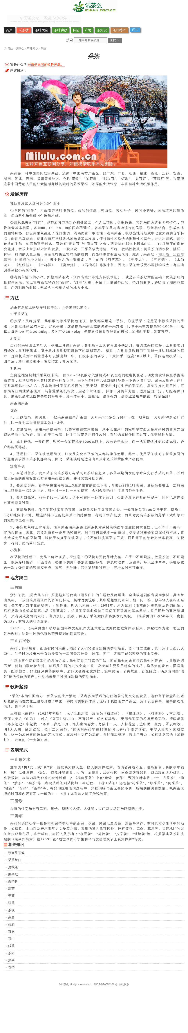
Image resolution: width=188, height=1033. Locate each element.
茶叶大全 (41, 30)
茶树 (11, 931)
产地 (88, 30)
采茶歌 (13, 874)
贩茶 (11, 946)
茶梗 (11, 910)
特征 (76, 30)
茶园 (11, 953)
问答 (135, 29)
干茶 (11, 896)
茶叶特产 (119, 30)
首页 (9, 30)
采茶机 (13, 881)
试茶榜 (24, 30)
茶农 (11, 924)
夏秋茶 (13, 867)
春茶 (11, 967)
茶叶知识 (32, 48)
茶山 (11, 939)
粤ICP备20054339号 (105, 984)
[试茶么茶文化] (94, 11)
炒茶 (11, 960)
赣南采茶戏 (16, 853)
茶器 (11, 917)
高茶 (11, 888)
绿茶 (11, 903)
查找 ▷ (115, 40)
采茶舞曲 (14, 860)
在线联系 (124, 984)
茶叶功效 (60, 30)
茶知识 (102, 30)
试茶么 (19, 48)
